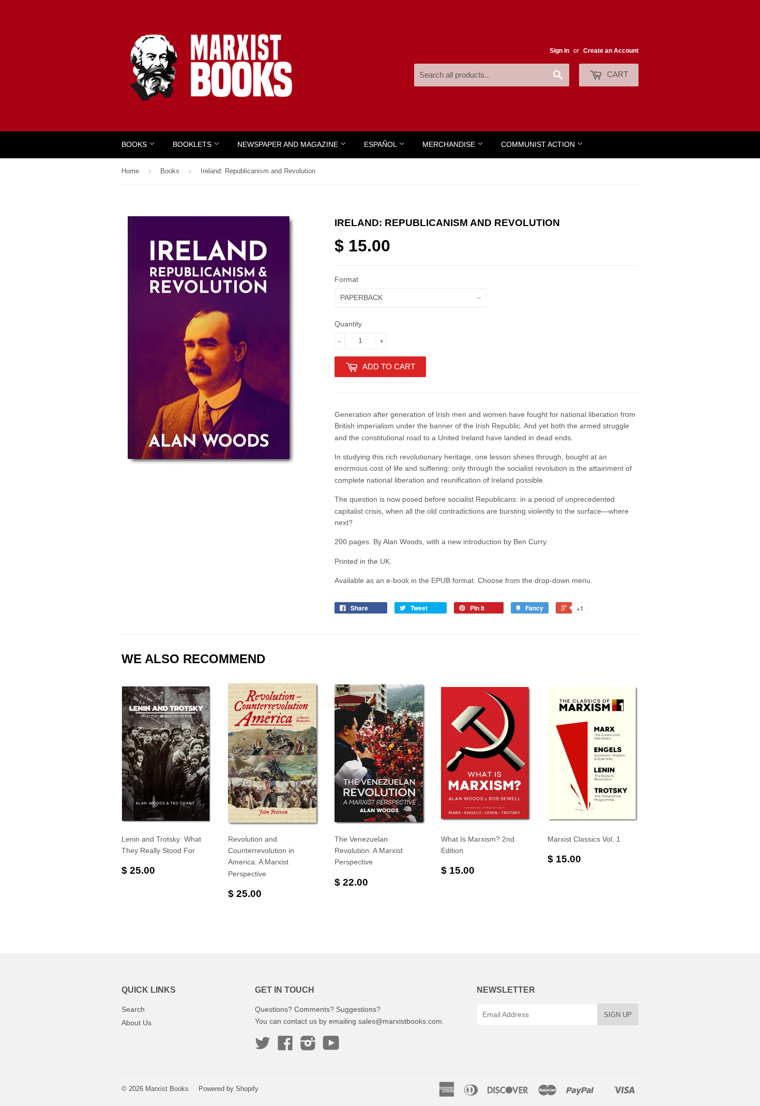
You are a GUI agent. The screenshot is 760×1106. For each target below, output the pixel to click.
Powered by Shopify (229, 1089)
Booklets (193, 144)
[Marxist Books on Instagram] (308, 1046)
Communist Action (539, 144)
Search (133, 1009)
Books (135, 144)
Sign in (559, 50)
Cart (616, 74)
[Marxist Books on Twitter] (262, 1046)
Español (381, 144)
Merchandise (449, 144)
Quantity (348, 324)
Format (346, 279)
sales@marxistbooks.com (400, 1021)
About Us (136, 1023)
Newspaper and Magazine (288, 144)
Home (130, 171)
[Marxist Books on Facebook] (285, 1046)
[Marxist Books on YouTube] (331, 1046)
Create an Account (611, 50)
